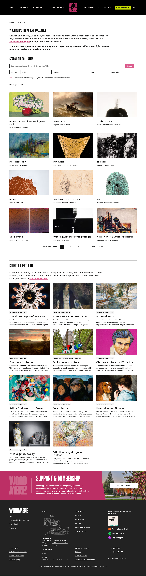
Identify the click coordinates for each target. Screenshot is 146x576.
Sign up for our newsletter (117, 558)
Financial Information (82, 527)
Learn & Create (55, 7)
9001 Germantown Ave (60, 543)
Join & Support (89, 7)
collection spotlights (19, 41)
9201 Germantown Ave (58, 541)
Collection (20, 22)
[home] (73, 7)
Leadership (79, 523)
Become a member (124, 485)
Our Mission (79, 519)
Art (11, 7)
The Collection (14, 524)
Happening (37, 7)
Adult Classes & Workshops (85, 560)
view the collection (38, 278)
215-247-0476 (47, 549)
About (106, 7)
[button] (12, 8)
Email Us (45, 553)
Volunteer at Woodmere (18, 552)
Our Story (78, 515)
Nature (23, 7)
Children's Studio (81, 556)
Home (11, 22)
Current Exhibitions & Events (19, 520)
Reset (129, 66)
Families (78, 552)
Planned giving (14, 560)
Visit (10, 516)
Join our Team (80, 531)
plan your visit (122, 7)
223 (87, 247)
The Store (12, 528)
